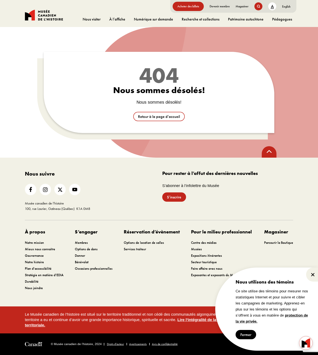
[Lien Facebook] (30, 189)
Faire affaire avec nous (206, 268)
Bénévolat (81, 262)
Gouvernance (34, 255)
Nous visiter (92, 19)
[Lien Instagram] (45, 189)
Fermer (245, 334)
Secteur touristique (204, 262)
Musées (196, 249)
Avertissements (138, 344)
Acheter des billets (188, 6)
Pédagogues (282, 19)
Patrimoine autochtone (245, 19)
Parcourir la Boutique (278, 242)
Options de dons (86, 249)
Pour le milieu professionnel (221, 232)
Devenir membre (220, 6)
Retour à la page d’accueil (159, 116)
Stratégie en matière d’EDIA (44, 275)
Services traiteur (135, 249)
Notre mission (34, 242)
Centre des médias (204, 242)
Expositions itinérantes (206, 255)
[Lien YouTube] (74, 189)
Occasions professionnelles (93, 268)
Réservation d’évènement (152, 232)
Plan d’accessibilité (38, 268)
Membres (81, 242)
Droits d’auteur (115, 344)
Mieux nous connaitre (40, 249)
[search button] (258, 6)
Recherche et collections (200, 19)
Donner (80, 255)
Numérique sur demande (153, 19)
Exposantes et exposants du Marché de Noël (222, 275)
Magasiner (242, 6)
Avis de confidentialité (165, 344)
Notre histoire (34, 262)
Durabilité (32, 281)
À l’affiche (117, 19)
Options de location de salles (144, 242)
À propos (35, 232)
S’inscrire (174, 197)
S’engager (86, 232)
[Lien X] (60, 189)
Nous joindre (34, 288)
